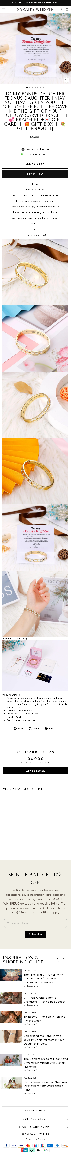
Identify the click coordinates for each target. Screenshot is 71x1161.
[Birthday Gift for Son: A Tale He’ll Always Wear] (11, 1017)
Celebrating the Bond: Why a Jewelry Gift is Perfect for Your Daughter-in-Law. (44, 1039)
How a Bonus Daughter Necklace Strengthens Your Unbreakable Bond (45, 1085)
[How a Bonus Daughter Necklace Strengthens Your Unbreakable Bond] (11, 1083)
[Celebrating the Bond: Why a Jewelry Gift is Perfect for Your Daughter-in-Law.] (11, 1036)
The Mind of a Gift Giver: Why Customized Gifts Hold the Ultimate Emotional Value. (43, 978)
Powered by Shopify (35, 1139)
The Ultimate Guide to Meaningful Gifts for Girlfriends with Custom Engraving (46, 1062)
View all (60, 960)
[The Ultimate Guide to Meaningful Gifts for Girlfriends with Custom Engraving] (11, 1060)
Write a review (35, 770)
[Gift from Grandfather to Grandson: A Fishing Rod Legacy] (11, 998)
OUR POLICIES (34, 1118)
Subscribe (35, 934)
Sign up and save (34, 1127)
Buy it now (35, 174)
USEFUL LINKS (34, 1110)
